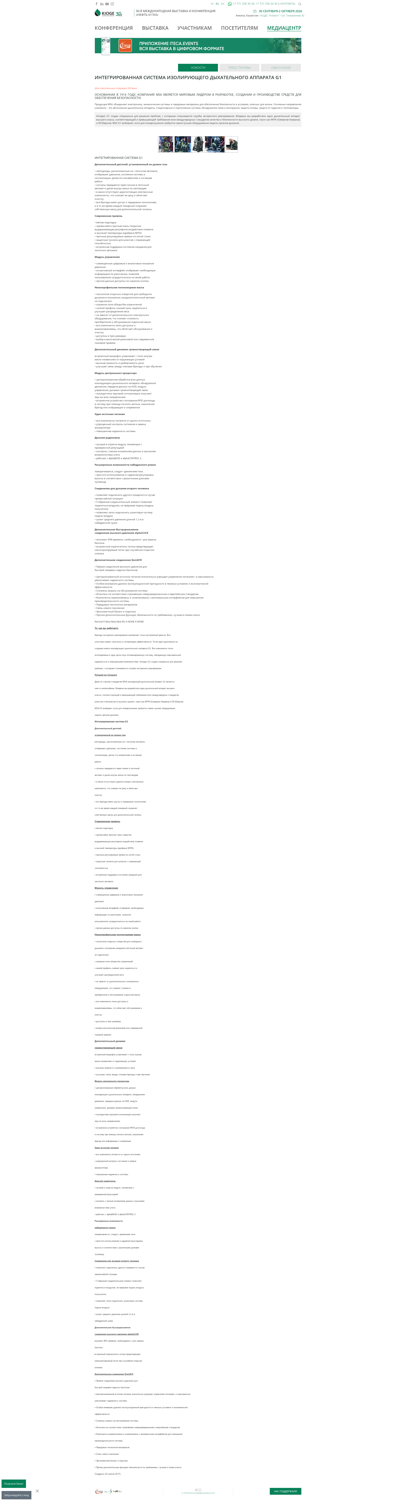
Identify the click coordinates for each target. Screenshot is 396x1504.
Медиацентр (284, 27)
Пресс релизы (239, 67)
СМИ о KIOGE (281, 67)
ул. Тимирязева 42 (293, 15)
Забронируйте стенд (16, 1495)
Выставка (155, 27)
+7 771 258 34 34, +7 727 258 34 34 (255, 3)
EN (222, 3)
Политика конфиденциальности (199, 1492)
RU (218, 3)
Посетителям (239, 27)
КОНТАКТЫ (287, 3)
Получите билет (13, 1483)
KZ (212, 3)
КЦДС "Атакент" (270, 15)
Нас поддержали (285, 1491)
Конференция (114, 27)
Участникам (194, 27)
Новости (198, 67)
